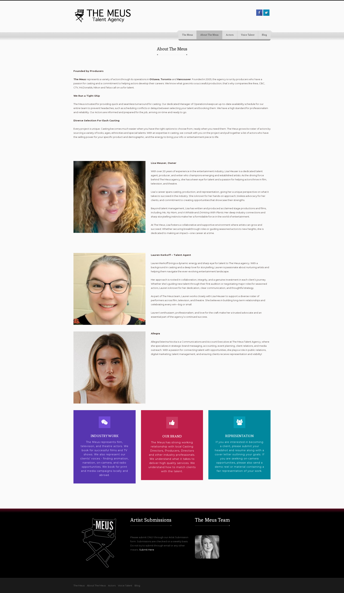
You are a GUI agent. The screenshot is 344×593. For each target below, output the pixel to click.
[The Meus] (103, 15)
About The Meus (209, 34)
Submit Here (146, 549)
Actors (230, 34)
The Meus (187, 34)
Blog (264, 34)
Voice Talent (247, 34)
